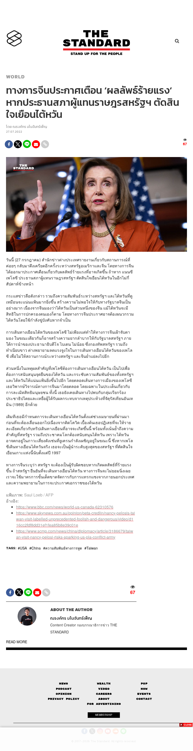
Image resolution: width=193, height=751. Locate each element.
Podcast (64, 688)
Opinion (64, 693)
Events (144, 693)
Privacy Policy (63, 698)
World (15, 76)
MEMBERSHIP (103, 715)
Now (144, 688)
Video (104, 688)
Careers (104, 693)
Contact (144, 698)
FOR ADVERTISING (104, 704)
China (36, 547)
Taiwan (92, 547)
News (63, 683)
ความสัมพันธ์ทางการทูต (63, 547)
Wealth (104, 683)
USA (23, 547)
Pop (144, 683)
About (104, 698)
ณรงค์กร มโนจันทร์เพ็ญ (30, 126)
